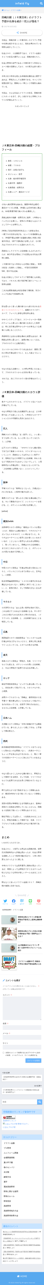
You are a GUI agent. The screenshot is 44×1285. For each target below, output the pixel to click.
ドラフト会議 (18, 910)
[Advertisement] (22, 122)
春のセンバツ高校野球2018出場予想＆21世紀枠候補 (20, 1232)
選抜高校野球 (9, 1187)
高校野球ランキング (9, 1121)
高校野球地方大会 (11, 1211)
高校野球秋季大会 (11, 1216)
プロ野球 (7, 1148)
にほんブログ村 (9, 1127)
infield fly (22, 3)
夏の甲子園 (8, 1162)
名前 (6, 1023)
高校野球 (7, 1206)
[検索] (39, 1102)
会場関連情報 (9, 1158)
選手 (5, 1182)
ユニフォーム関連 (11, 1153)
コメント (7, 995)
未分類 (6, 1172)
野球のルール (9, 1196)
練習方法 (7, 1177)
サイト (5, 1043)
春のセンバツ (9, 1167)
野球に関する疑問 (11, 1191)
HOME (23, 1276)
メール (6, 1033)
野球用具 (7, 1201)
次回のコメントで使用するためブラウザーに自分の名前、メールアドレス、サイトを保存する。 (23, 1054)
